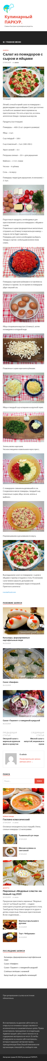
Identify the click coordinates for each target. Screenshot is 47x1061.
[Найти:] (23, 781)
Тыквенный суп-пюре (29, 835)
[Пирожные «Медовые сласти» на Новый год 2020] (23, 886)
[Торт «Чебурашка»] (10, 941)
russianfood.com (9, 592)
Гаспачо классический (16, 819)
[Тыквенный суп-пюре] (10, 843)
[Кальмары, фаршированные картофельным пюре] (23, 635)
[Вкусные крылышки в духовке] (10, 929)
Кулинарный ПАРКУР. (18, 19)
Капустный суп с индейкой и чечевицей (20, 975)
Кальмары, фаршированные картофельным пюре (16, 638)
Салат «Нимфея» (10, 682)
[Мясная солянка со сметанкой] (10, 856)
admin (16, 62)
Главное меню (13, 42)
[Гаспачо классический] (23, 814)
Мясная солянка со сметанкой (27, 849)
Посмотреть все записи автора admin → (30, 760)
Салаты (6, 50)
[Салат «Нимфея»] (23, 679)
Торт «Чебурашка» (27, 933)
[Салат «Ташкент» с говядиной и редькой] (23, 718)
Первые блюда (8, 816)
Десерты (6, 888)
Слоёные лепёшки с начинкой (16, 971)
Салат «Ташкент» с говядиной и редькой (21, 720)
